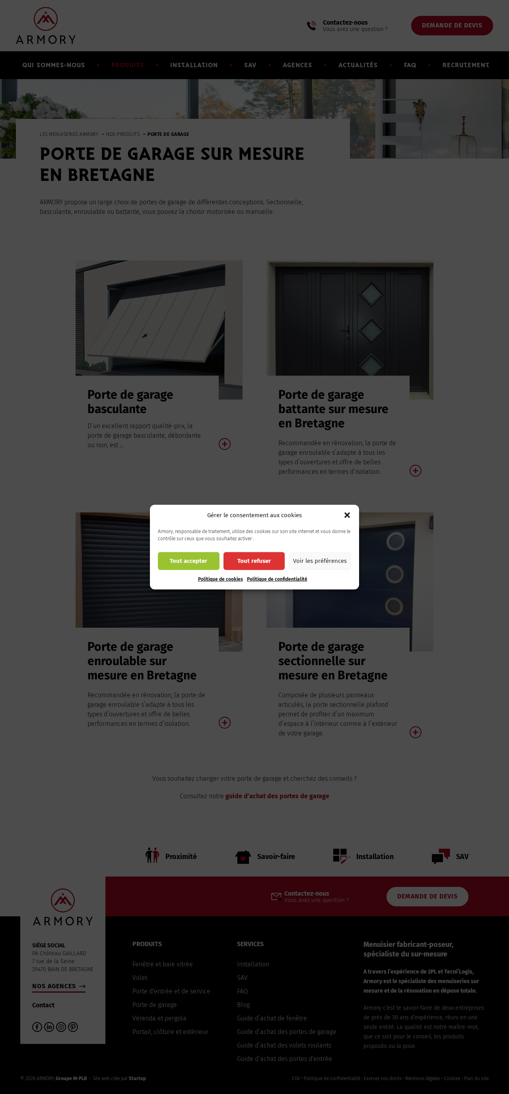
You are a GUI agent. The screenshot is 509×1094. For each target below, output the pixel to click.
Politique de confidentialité (277, 579)
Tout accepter (188, 560)
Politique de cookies (220, 579)
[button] (347, 515)
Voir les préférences (320, 560)
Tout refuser (254, 560)
